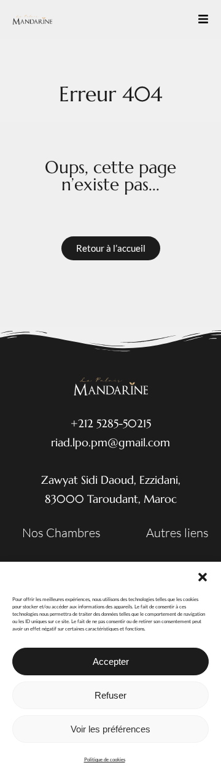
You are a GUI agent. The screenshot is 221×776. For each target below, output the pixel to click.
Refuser (110, 695)
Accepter (111, 661)
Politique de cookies (104, 759)
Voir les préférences (110, 729)
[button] (202, 577)
